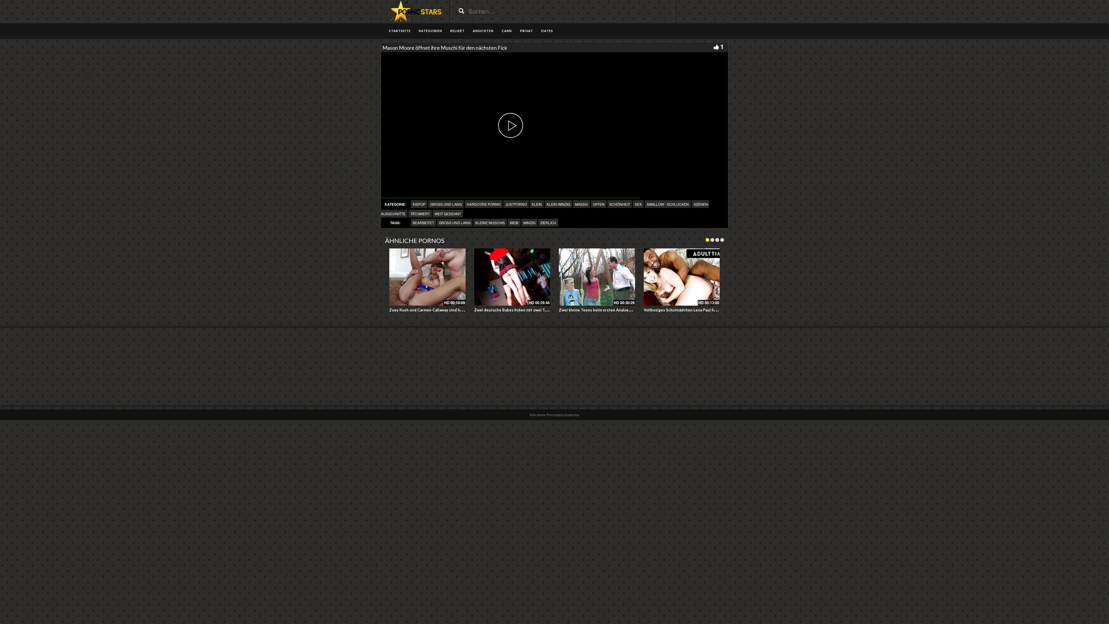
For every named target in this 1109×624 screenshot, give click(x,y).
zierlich (548, 222)
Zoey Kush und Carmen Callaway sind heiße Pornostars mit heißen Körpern (457, 310)
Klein (537, 204)
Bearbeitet (423, 222)
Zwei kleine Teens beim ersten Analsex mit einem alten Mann (615, 310)
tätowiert (420, 213)
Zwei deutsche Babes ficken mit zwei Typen (514, 310)
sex (638, 204)
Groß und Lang (446, 204)
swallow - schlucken (668, 204)
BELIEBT (457, 31)
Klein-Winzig (558, 204)
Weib (514, 222)
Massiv (581, 204)
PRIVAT (526, 31)
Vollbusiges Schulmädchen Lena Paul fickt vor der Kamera (696, 310)
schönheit (619, 204)
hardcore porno (483, 204)
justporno (516, 204)
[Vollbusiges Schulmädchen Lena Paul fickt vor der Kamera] (682, 277)
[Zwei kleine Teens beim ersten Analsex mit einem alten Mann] (597, 277)
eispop (419, 204)
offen (598, 204)
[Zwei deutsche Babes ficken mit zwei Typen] (512, 277)
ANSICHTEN (483, 31)
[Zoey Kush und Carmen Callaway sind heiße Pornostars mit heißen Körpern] (427, 277)
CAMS (507, 31)
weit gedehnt (448, 213)
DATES (547, 31)
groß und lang (454, 222)
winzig (529, 222)
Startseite (400, 31)
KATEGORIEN (430, 31)
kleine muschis (490, 222)
